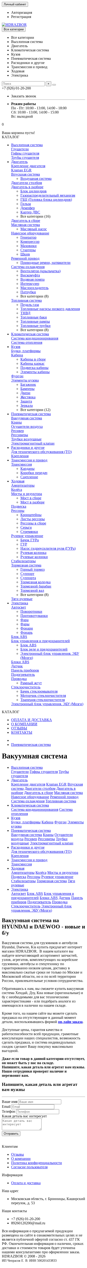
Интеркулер (29, 284)
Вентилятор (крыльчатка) (40, 271)
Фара (24, 620)
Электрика (19, 603)
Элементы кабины (35, 372)
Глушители (20, 149)
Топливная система (26, 300)
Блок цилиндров (33, 191)
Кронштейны (31, 515)
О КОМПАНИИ (24, 724)
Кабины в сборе (33, 359)
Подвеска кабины (34, 368)
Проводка (19, 679)
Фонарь (26, 632)
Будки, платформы (26, 351)
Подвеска (18, 506)
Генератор (28, 237)
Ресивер (17, 431)
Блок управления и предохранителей (40, 641)
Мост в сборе (30, 498)
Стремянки (29, 532)
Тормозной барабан (35, 586)
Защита (26, 401)
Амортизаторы (23, 485)
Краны (16, 422)
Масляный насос (33, 229)
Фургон (17, 376)
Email (6, 1107)
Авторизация (21, 12)
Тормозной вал (32, 590)
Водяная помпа (32, 279)
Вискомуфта (30, 275)
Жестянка (27, 397)
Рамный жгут (31, 683)
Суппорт (27, 574)
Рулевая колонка (33, 553)
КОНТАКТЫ (21, 732)
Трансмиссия (21, 464)
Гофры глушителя (25, 153)
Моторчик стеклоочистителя (43, 696)
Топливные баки (33, 317)
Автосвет (18, 607)
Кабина (17, 355)
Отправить (11, 1133)
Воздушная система (36, 179)
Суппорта (28, 578)
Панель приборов (25, 670)
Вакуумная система (26, 418)
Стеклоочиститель (25, 687)
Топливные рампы (35, 321)
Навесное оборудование (30, 233)
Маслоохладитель (34, 288)
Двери (25, 393)
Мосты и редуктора (26, 494)
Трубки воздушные (26, 439)
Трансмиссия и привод (29, 460)
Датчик (17, 666)
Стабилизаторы (23, 561)
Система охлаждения (28, 267)
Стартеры (28, 250)
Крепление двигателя (28, 166)
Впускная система (25, 174)
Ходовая (17, 481)
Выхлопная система (27, 145)
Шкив (25, 254)
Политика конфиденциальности (36, 1163)
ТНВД (25, 313)
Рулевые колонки (34, 557)
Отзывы (17, 1154)
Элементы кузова (25, 380)
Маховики (28, 246)
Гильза (25, 204)
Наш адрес (10, 1191)
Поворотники (31, 611)
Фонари (26, 628)
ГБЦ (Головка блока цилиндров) (46, 200)
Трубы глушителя (25, 157)
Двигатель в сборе (25, 221)
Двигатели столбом (26, 183)
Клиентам (10, 1146)
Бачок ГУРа (29, 540)
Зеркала (26, 405)
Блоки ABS (20, 662)
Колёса (16, 490)
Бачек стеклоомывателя (39, 691)
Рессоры (17, 511)
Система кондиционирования (34, 338)
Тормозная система (26, 565)
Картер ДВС (30, 212)
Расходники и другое (28, 448)
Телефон (8, 1111)
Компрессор (29, 242)
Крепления (20, 456)
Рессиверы (19, 435)
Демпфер (27, 208)
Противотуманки (34, 616)
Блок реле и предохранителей (44, 649)
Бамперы (27, 389)
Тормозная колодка (35, 582)
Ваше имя (9, 1102)
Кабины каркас (32, 363)
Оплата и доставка (26, 1183)
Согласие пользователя (29, 1167)
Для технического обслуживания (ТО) (41, 452)
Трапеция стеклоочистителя (42, 700)
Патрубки (28, 292)
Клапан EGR (21, 170)
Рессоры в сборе (33, 523)
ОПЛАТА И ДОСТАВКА (31, 720)
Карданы (27, 469)
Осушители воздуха (27, 427)
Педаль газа (29, 305)
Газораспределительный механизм (47, 195)
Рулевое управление (27, 536)
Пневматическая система (31, 414)
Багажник (28, 384)
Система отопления (26, 342)
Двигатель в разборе (27, 187)
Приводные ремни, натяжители (45, 263)
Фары (24, 624)
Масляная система (25, 225)
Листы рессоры (32, 519)
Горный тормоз (32, 569)
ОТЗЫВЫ (19, 728)
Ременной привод (25, 258)
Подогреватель (23, 675)
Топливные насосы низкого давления (50, 309)
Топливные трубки (35, 326)
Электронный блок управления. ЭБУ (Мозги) (47, 704)
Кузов (15, 347)
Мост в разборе (32, 502)
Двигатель (19, 162)
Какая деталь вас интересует (24, 1116)
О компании (21, 1159)
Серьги (26, 527)
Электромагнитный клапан (33, 443)
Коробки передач (33, 473)
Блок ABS (19, 637)
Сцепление (29, 477)
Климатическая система (30, 334)
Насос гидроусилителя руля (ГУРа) (48, 548)
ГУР (23, 544)
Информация (12, 1175)
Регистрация (21, 17)
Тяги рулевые (21, 599)
